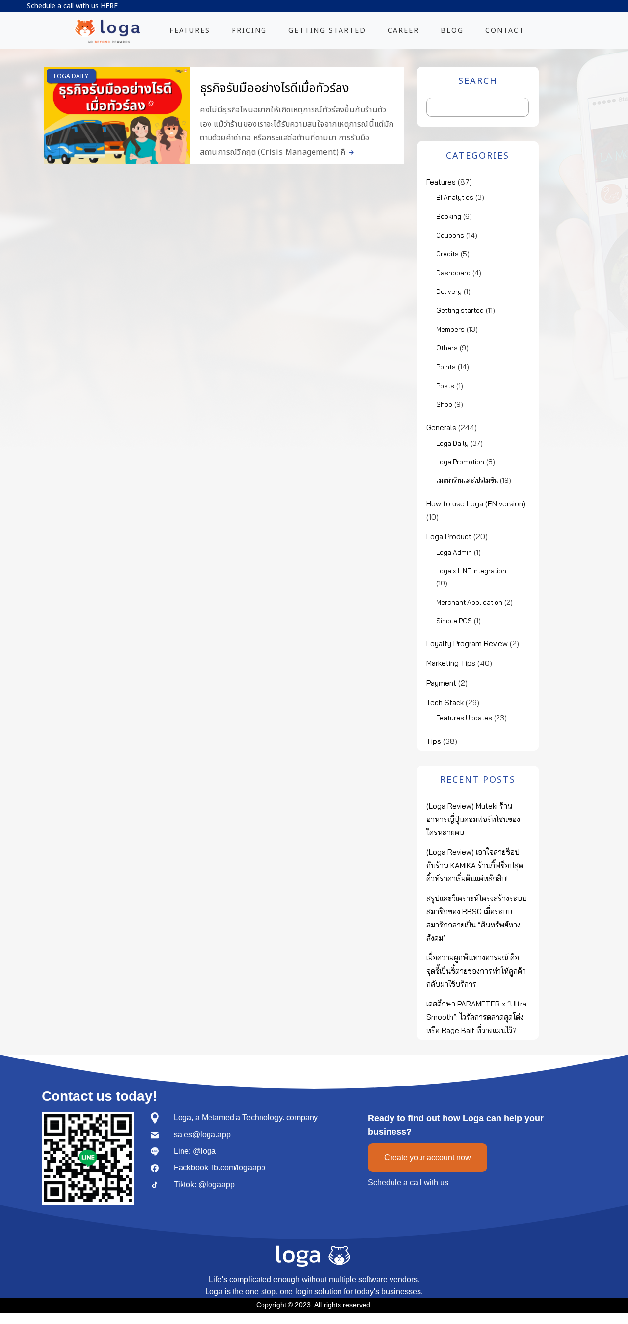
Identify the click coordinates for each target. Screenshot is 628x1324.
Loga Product (448, 536)
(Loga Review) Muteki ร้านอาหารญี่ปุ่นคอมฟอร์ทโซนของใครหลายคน (473, 819)
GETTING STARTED (327, 31)
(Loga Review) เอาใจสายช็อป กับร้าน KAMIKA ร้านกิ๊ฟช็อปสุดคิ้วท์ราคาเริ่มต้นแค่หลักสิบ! (474, 865)
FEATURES (189, 31)
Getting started (460, 310)
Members (450, 329)
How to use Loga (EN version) (475, 503)
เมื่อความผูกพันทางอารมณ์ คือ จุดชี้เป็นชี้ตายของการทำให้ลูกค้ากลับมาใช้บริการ (476, 971)
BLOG (452, 31)
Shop (444, 404)
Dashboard (453, 273)
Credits (447, 254)
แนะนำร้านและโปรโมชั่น (467, 480)
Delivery (449, 291)
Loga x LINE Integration (471, 571)
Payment (441, 683)
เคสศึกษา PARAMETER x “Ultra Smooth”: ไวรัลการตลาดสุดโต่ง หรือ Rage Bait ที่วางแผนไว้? (476, 1017)
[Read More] (350, 152)
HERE (109, 6)
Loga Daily (71, 76)
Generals (441, 427)
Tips (433, 741)
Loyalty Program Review (467, 643)
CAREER (403, 31)
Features (441, 181)
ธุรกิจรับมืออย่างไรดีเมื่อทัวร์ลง (274, 88)
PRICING (249, 31)
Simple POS (454, 621)
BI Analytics (454, 197)
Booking (448, 216)
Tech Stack (445, 702)
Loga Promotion (460, 462)
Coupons (450, 235)
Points (446, 367)
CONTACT (504, 31)
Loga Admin (454, 552)
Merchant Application (469, 602)
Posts (445, 386)
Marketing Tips (450, 663)
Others (447, 348)
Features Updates (464, 718)
